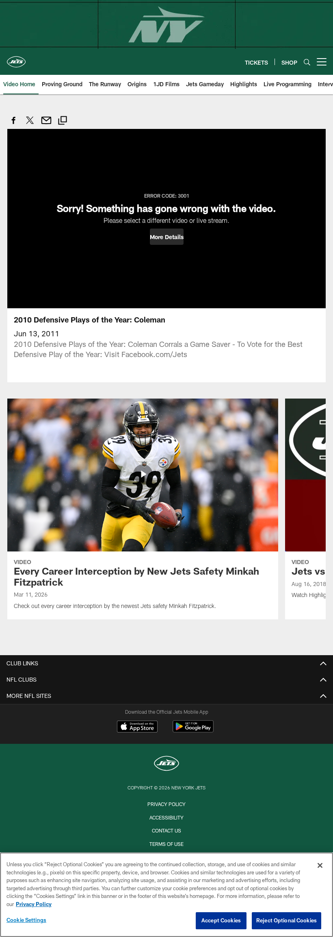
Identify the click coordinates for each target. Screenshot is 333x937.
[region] (166, 894)
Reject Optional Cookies (286, 920)
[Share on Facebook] (13, 124)
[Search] (307, 62)
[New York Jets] (166, 764)
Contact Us (166, 830)
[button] (167, 237)
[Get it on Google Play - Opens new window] (193, 731)
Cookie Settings (26, 920)
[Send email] (46, 124)
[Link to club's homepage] (16, 58)
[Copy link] (62, 121)
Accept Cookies (221, 920)
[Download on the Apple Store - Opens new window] (137, 727)
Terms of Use (166, 844)
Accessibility (166, 817)
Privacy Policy (166, 804)
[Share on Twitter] (30, 124)
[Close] (320, 865)
